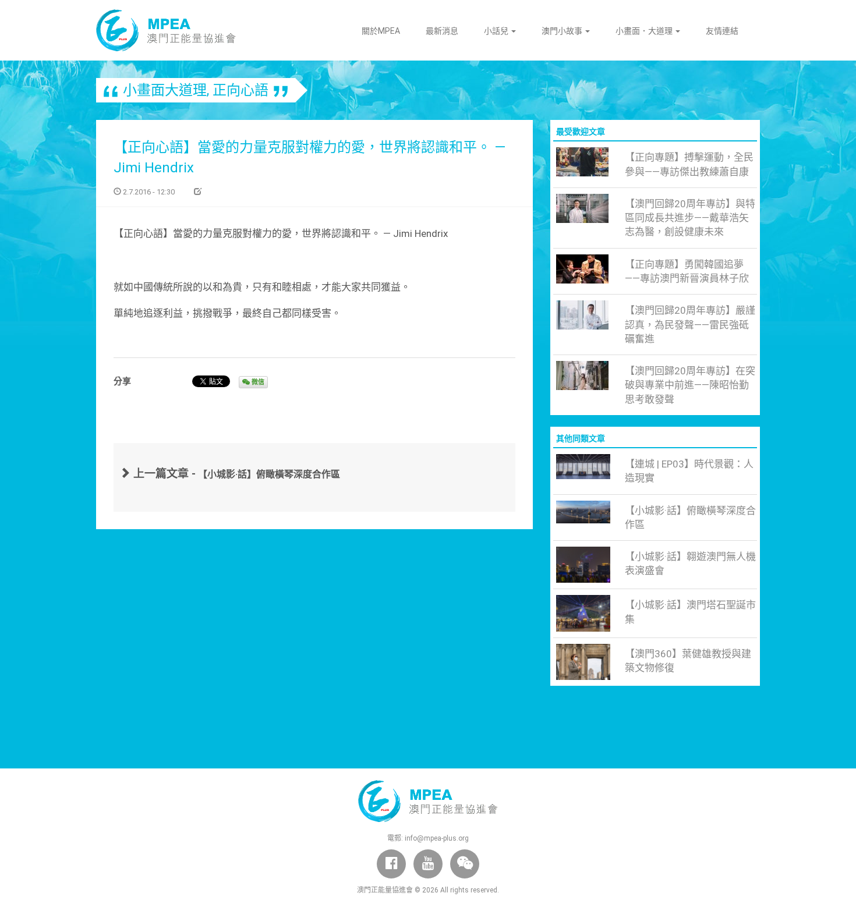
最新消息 (442, 31)
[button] (464, 863)
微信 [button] (257, 382)
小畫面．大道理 (645, 31)
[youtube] (428, 863)
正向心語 (240, 90)
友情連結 (722, 31)
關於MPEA (381, 31)
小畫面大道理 (165, 90)
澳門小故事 (563, 31)
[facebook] (391, 863)
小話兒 (497, 31)
